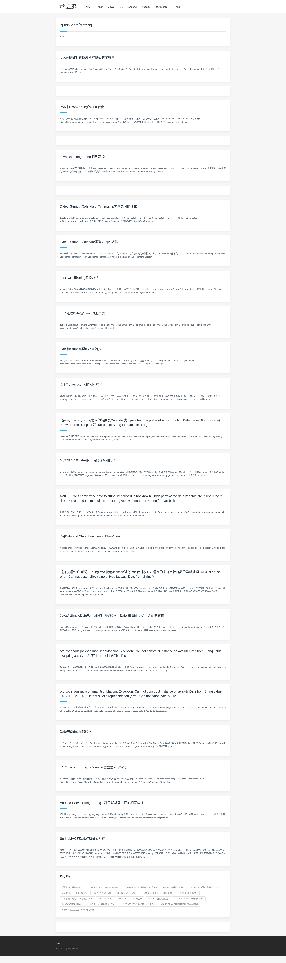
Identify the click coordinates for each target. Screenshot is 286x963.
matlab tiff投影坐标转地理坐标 (204, 887)
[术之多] (68, 6)
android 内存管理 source (75, 893)
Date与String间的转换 (76, 731)
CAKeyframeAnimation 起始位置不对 (179, 904)
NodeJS (146, 7)
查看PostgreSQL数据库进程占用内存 (138, 904)
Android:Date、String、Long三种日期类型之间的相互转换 (102, 803)
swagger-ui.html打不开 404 (104, 887)
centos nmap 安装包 (127, 893)
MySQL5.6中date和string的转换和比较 (88, 460)
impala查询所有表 (102, 893)
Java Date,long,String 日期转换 (82, 157)
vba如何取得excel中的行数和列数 (78, 910)
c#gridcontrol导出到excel (189, 899)
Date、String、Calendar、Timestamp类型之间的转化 (98, 206)
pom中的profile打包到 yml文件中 (140, 887)
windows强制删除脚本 (73, 904)
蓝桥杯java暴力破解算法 (73, 887)
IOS (121, 7)
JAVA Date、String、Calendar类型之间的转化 (93, 767)
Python (99, 7)
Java (111, 7)
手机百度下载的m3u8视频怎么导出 (77, 899)
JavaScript (161, 7)
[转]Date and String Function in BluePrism (90, 536)
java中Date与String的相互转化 (82, 107)
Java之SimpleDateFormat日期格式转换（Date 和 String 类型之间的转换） (113, 615)
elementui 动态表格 (187, 893)
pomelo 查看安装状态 (158, 899)
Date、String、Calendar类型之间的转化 (89, 242)
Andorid (132, 7)
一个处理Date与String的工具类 (82, 313)
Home (59, 943)
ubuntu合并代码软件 (173, 887)
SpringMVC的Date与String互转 (82, 838)
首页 (87, 7)
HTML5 (176, 7)
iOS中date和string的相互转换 (81, 384)
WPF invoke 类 (105, 899)
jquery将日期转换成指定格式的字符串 (87, 57)
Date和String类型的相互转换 (80, 349)
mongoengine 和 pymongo (158, 893)
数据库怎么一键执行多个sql (102, 904)
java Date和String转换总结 (79, 278)
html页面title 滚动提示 (130, 899)
